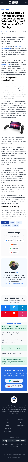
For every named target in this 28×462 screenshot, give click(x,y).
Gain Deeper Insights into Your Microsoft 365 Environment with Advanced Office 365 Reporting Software (13, 340)
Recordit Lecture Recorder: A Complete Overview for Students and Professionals (13, 348)
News (7, 9)
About (7, 422)
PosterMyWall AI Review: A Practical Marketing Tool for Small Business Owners (14, 327)
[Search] (26, 2)
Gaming (12, 222)
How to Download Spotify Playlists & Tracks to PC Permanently (12, 354)
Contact (7, 425)
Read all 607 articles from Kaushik (14, 283)
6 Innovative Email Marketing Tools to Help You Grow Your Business (12, 333)
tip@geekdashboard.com (14, 441)
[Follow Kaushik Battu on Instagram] (22, 272)
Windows (15, 225)
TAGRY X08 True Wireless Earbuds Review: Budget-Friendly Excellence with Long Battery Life (13, 361)
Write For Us (7, 428)
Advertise (20, 419)
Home (3, 9)
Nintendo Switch (6, 64)
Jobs (20, 422)
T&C (21, 428)
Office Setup (7, 431)
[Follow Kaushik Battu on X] (20, 272)
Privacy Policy (21, 425)
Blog (7, 419)
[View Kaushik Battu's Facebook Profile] (17, 272)
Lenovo (18, 222)
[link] (17, 272)
